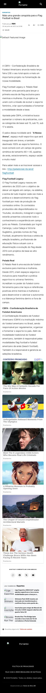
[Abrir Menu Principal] (5, 4)
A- (29, 25)
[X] (26, 575)
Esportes (6, 12)
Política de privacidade (23, 666)
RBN (13, 24)
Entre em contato (26, 629)
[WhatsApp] (12, 575)
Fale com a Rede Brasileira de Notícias (23, 672)
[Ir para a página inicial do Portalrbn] (23, 4)
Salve (7, 30)
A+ (34, 25)
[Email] (33, 575)
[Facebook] (19, 575)
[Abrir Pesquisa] (41, 4)
